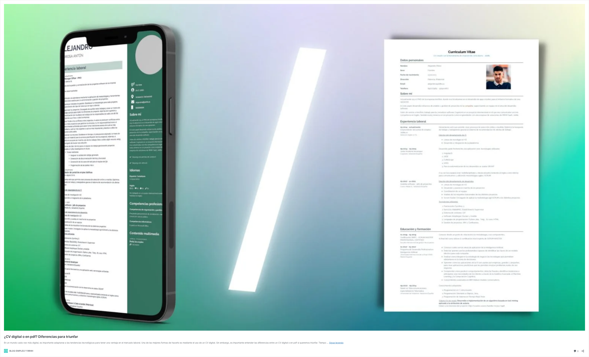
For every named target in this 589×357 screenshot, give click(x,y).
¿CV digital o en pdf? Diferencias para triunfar (41, 337)
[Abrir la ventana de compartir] (583, 350)
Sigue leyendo (336, 342)
